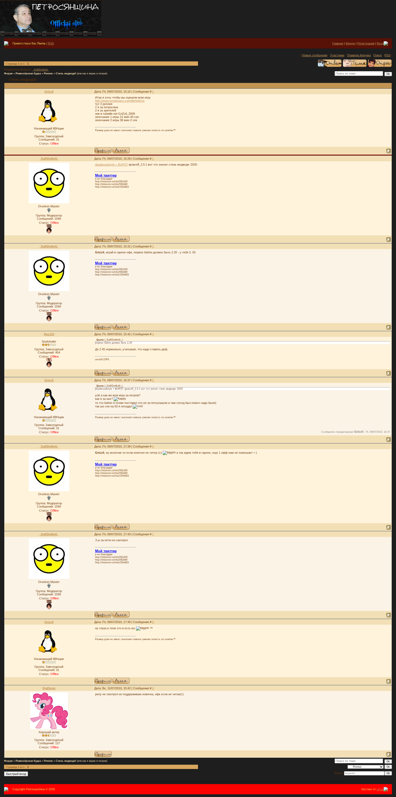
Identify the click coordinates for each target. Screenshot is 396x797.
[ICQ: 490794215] (121, 239)
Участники (337, 55)
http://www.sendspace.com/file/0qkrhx (120, 100)
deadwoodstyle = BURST (111, 164)
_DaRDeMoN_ (41, 69)
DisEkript (49, 688)
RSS (51, 43)
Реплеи (48, 73)
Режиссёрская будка (28, 73)
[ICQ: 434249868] (121, 150)
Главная (337, 43)
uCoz (380, 789)
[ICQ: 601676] (121, 373)
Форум (350, 43)
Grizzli (49, 91)
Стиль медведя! (66, 73)
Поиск (377, 55)
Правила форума (359, 55)
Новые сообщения (314, 55)
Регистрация (365, 43)
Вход (380, 43)
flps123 (49, 334)
